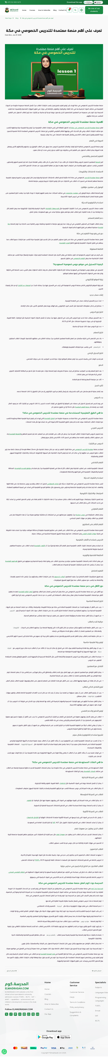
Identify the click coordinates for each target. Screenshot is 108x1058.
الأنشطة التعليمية (15, 434)
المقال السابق (11, 971)
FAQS (72, 997)
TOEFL (98, 1006)
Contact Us (62, 10)
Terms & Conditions (77, 1002)
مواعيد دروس (84, 921)
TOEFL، (37, 860)
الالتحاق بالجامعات (33, 817)
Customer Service (77, 992)
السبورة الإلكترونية (27, 744)
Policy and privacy (77, 1007)
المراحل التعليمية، (89, 771)
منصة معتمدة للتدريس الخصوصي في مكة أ (85, 128)
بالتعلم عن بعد (51, 935)
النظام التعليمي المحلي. (16, 872)
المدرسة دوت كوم (97, 889)
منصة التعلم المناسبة (82, 407)
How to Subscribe (44, 10)
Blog (54, 10)
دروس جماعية (80, 515)
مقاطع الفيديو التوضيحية (23, 468)
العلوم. (29, 800)
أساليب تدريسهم (59, 577)
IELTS (97, 1021)
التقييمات (16, 628)
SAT (54, 822)
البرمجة (59, 906)
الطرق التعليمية (49, 418)
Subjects (98, 988)
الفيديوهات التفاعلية (53, 208)
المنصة (98, 162)
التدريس (12, 610)
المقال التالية (97, 971)
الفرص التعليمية (64, 243)
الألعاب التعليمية (39, 546)
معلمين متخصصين (71, 193)
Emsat (97, 1011)
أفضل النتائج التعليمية (25, 592)
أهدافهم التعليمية (11, 561)
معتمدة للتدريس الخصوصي (84, 449)
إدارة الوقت (91, 696)
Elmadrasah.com (56, 1053)
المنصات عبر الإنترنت (24, 285)
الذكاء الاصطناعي (53, 484)
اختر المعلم (97, 347)
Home (24, 10)
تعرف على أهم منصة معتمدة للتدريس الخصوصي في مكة (37, 18)
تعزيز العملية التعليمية (47, 954)
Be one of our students (94, 10)
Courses (32, 10)
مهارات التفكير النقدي (89, 534)
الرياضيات (63, 783)
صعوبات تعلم (60, 834)
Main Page (8, 18)
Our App (48, 1014)
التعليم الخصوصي (79, 258)
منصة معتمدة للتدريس (92, 178)
